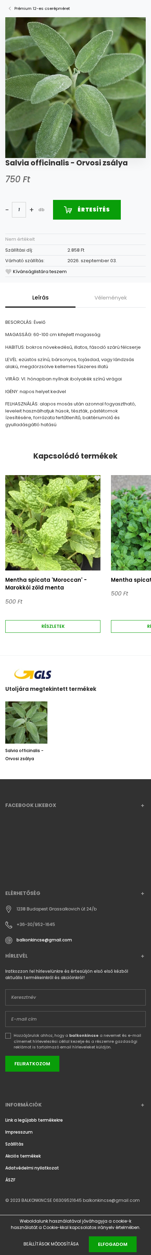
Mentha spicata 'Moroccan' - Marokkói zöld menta (46, 584)
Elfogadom (112, 1244)
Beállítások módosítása (51, 1244)
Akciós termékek (23, 1156)
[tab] (40, 298)
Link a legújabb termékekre (34, 1120)
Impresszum (19, 1132)
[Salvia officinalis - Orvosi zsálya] (26, 722)
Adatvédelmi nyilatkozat (32, 1168)
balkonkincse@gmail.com (44, 940)
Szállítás (14, 1144)
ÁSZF (10, 1180)
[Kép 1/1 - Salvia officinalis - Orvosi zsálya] (75, 87)
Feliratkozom (32, 1063)
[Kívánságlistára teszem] (97, 478)
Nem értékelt (20, 239)
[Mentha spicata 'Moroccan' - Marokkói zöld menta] (52, 522)
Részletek (53, 626)
